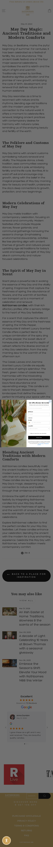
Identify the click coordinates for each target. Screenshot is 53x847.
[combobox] (30, 422)
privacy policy (41, 443)
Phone (30, 420)
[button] (6, 840)
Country (30, 426)
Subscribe (39, 437)
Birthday (30, 412)
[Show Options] (48, 428)
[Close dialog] (50, 401)
